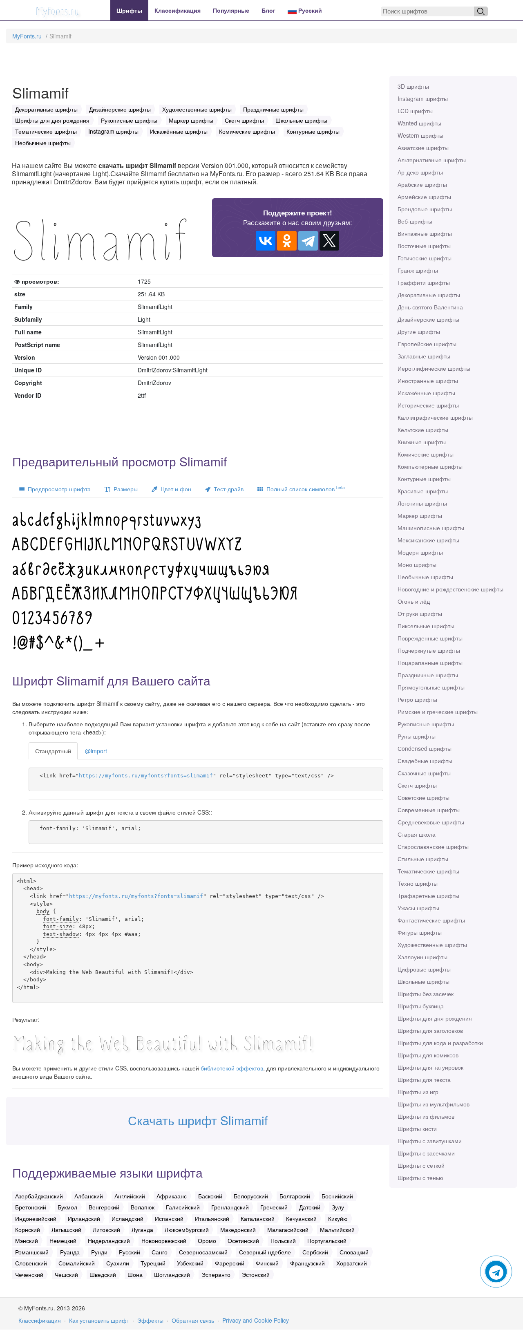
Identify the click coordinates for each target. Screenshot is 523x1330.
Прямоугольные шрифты (431, 687)
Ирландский (84, 1218)
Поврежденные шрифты (430, 638)
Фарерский (229, 1263)
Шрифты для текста (424, 1079)
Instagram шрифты (423, 98)
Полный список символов (304, 488)
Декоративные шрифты (429, 295)
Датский (309, 1207)
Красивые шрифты (423, 491)
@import (96, 751)
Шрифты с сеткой (421, 1165)
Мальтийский (337, 1229)
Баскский (210, 1196)
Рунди (99, 1252)
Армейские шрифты (424, 197)
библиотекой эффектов (232, 1068)
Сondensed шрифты (424, 748)
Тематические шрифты (428, 871)
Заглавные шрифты (424, 356)
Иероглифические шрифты (434, 368)
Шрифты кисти (417, 1128)
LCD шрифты (415, 111)
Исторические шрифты (428, 405)
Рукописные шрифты (426, 724)
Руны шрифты (417, 736)
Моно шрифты (417, 564)
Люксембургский (187, 1229)
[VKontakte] (265, 241)
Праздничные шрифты (428, 675)
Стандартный (53, 751)
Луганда (142, 1229)
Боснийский (337, 1196)
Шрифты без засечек (426, 994)
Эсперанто (215, 1274)
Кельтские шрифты (423, 429)
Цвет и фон (174, 489)
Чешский (66, 1274)
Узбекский (190, 1263)
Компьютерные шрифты (430, 466)
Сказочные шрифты (424, 773)
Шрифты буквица (421, 1006)
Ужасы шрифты (418, 908)
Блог (268, 10)
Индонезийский (35, 1218)
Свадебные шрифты (425, 761)
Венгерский (104, 1207)
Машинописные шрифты (431, 528)
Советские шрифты (423, 797)
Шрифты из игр (418, 1092)
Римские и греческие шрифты (438, 712)
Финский (267, 1263)
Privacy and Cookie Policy (255, 1320)
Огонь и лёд (414, 601)
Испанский (169, 1218)
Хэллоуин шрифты (422, 957)
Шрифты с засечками (426, 1153)
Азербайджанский (39, 1196)
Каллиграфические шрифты (435, 417)
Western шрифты (420, 135)
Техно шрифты (418, 883)
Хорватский (351, 1263)
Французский (307, 1263)
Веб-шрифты (415, 221)
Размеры (124, 489)
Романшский (32, 1252)
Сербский (315, 1252)
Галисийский (183, 1207)
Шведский (102, 1274)
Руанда (70, 1252)
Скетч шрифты (417, 785)
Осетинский (243, 1240)
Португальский (326, 1240)
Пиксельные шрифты (426, 626)
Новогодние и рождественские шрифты (450, 589)
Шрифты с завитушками (430, 1141)
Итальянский (212, 1218)
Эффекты (150, 1320)
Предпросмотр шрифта (58, 489)
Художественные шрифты (432, 944)
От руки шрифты (420, 613)
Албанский (88, 1196)
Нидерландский (109, 1240)
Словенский (31, 1263)
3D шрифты (413, 86)
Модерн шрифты (420, 552)
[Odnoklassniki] (287, 241)
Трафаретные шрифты (428, 895)
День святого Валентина (430, 307)
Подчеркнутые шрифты (429, 650)
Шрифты (129, 10)
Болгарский (294, 1196)
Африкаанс (171, 1196)
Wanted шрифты (419, 123)
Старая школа (417, 834)
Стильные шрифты (423, 859)
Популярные (231, 10)
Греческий (274, 1207)
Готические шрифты (424, 258)
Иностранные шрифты (428, 380)
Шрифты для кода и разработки (440, 1043)
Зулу (338, 1207)
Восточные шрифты (424, 246)
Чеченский (29, 1274)
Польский (283, 1240)
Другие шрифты (419, 331)
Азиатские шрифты (423, 147)
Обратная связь (193, 1320)
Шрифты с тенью (420, 1177)
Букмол (67, 1207)
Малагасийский (287, 1229)
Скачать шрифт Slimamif (198, 1120)
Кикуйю (338, 1218)
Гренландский (230, 1207)
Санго (160, 1252)
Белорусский (251, 1196)
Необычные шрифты (425, 577)
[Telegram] (308, 241)
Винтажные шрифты (425, 233)
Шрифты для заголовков (430, 1030)
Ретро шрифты (417, 699)
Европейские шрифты (427, 344)
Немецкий (62, 1240)
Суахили (117, 1263)
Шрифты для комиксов (428, 1055)
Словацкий (354, 1252)
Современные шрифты (429, 810)
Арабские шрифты (422, 184)
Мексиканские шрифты (428, 540)
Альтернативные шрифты (432, 160)
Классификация (177, 10)
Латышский (66, 1229)
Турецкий (153, 1263)
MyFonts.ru (27, 36)
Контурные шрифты (424, 479)
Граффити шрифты (424, 282)
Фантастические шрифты (431, 920)
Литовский (106, 1229)
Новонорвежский (163, 1240)
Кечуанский (301, 1218)
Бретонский (30, 1207)
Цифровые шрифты (424, 969)
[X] (329, 241)
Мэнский (26, 1240)
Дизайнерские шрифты (428, 319)
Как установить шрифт (99, 1320)
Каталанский (258, 1218)
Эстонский (256, 1274)
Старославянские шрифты (433, 846)
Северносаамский (203, 1252)
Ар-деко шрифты (420, 172)
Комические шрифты (426, 454)
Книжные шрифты (422, 442)
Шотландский (172, 1274)
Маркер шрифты (420, 515)
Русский (309, 10)
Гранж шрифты (418, 270)
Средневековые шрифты (431, 822)
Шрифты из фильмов (426, 1116)
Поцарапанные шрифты (430, 662)
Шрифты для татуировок (430, 1067)
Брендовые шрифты (425, 209)
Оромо (207, 1240)
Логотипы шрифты (422, 503)
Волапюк (142, 1207)
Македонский (238, 1229)
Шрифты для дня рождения (435, 1018)
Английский (129, 1196)
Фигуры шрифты (420, 932)
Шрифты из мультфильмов (433, 1104)
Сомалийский (76, 1263)
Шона (135, 1274)
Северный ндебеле (265, 1252)
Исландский (127, 1218)
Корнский (27, 1229)
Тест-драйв (227, 489)
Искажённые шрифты (426, 393)
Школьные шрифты (423, 981)
